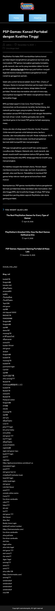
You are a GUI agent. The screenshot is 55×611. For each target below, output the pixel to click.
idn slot (5, 508)
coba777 (6, 502)
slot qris (6, 418)
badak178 (6, 279)
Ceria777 (6, 496)
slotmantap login (17, 69)
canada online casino (10, 493)
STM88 (5, 406)
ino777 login (7, 439)
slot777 (5, 457)
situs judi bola (8, 535)
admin (9, 45)
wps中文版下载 (8, 376)
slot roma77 (7, 553)
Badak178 (6, 382)
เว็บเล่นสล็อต (7, 297)
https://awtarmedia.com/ (12, 574)
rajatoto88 (7, 448)
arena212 (6, 342)
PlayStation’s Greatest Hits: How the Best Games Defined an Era (27, 233)
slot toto (6, 541)
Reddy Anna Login (9, 523)
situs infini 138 (8, 571)
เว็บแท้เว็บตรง (8, 300)
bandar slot (7, 285)
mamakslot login (9, 466)
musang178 (7, 333)
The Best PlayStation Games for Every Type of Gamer (27, 216)
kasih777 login (8, 454)
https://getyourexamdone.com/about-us (18, 463)
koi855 (5, 294)
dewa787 (6, 330)
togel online (7, 544)
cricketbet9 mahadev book (13, 475)
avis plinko (7, 433)
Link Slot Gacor (8, 487)
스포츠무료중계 (8, 445)
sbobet (5, 351)
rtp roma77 (7, 556)
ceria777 (6, 565)
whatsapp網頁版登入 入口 (13, 385)
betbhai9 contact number (12, 526)
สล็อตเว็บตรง (7, 288)
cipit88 (5, 309)
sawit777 (6, 469)
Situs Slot (6, 520)
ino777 (5, 511)
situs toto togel (8, 547)
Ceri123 (5, 369)
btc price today (8, 430)
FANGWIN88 (7, 318)
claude (5, 409)
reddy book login (9, 481)
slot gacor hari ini (9, 472)
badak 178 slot (8, 345)
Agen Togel (7, 559)
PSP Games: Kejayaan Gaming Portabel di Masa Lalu (27, 250)
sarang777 (7, 562)
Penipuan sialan (9, 400)
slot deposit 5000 (9, 312)
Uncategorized (12, 48)
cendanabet (7, 580)
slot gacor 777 (8, 436)
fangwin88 (7, 282)
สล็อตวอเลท (7, 339)
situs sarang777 (9, 378)
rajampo (6, 460)
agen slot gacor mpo (10, 451)
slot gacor (6, 306)
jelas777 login (8, 427)
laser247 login (8, 478)
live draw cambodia (10, 499)
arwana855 (7, 291)
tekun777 (6, 505)
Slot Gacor (7, 517)
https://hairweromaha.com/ (13, 529)
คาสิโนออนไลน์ (8, 336)
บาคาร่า (6, 424)
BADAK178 (7, 315)
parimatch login (9, 367)
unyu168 (6, 592)
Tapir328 (6, 303)
